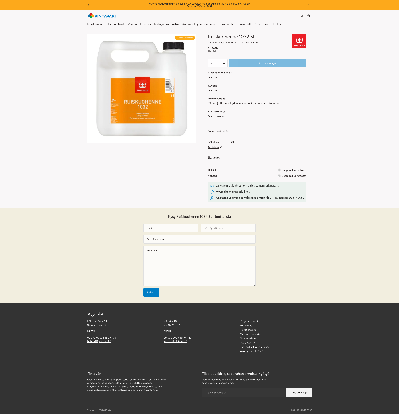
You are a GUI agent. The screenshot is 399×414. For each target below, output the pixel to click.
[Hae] (301, 15)
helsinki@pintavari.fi (99, 341)
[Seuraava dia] (308, 4)
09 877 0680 (296, 197)
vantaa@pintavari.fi (175, 341)
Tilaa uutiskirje (298, 392)
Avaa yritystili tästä (251, 351)
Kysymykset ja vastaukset (255, 346)
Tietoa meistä (248, 329)
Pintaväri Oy (104, 409)
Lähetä (151, 292)
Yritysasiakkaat (249, 321)
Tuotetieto (213, 147)
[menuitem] (281, 24)
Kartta (91, 330)
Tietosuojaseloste (250, 334)
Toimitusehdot (248, 338)
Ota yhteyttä (247, 342)
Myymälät (246, 325)
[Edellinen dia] (88, 4)
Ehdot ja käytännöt (301, 409)
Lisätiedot (214, 157)
